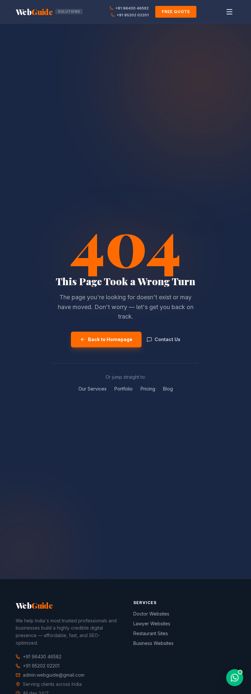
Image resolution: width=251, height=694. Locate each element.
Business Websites (153, 643)
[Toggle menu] (229, 12)
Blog (168, 388)
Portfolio (123, 388)
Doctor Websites (151, 613)
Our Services (92, 388)
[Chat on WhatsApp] (234, 677)
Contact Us (167, 339)
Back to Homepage (110, 339)
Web (48, 12)
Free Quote (176, 11)
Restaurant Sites (150, 633)
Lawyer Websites (151, 623)
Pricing (148, 388)
